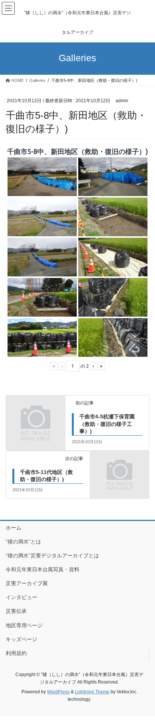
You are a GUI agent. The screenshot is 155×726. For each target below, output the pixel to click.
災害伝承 (16, 611)
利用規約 (16, 653)
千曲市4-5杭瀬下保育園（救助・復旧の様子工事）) (107, 424)
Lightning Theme (92, 691)
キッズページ (21, 639)
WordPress (58, 691)
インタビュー (21, 597)
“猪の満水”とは (23, 542)
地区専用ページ (24, 625)
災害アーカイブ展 (27, 583)
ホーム (13, 528)
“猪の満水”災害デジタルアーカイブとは (52, 555)
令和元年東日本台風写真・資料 (42, 569)
